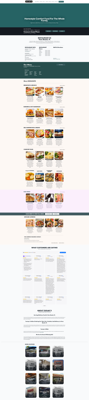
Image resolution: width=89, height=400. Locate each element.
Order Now (61, 1)
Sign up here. (42, 332)
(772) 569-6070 (27, 51)
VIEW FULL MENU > (62, 85)
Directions (54, 58)
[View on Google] (35, 256)
